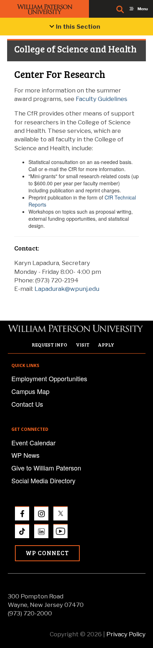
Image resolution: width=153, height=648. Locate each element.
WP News (25, 455)
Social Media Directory (43, 480)
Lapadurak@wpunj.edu (67, 288)
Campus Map (30, 391)
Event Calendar (33, 442)
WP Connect (47, 553)
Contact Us (27, 403)
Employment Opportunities (49, 378)
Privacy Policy (126, 634)
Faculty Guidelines (101, 98)
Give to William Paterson (46, 467)
